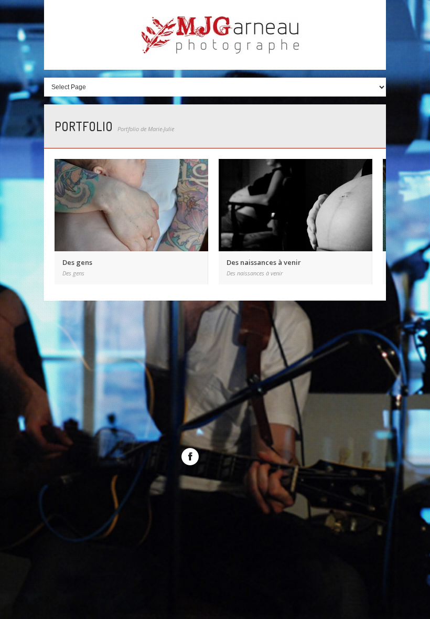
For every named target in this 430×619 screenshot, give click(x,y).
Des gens (77, 262)
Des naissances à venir (264, 262)
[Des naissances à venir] (295, 205)
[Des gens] (131, 205)
